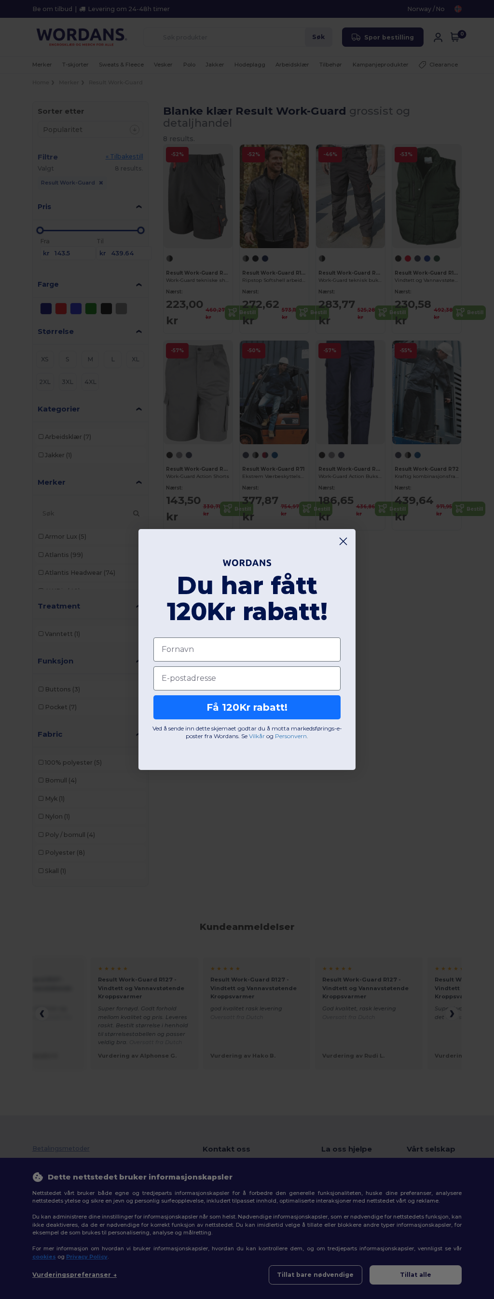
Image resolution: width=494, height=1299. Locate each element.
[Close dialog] (343, 541)
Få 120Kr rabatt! (247, 707)
